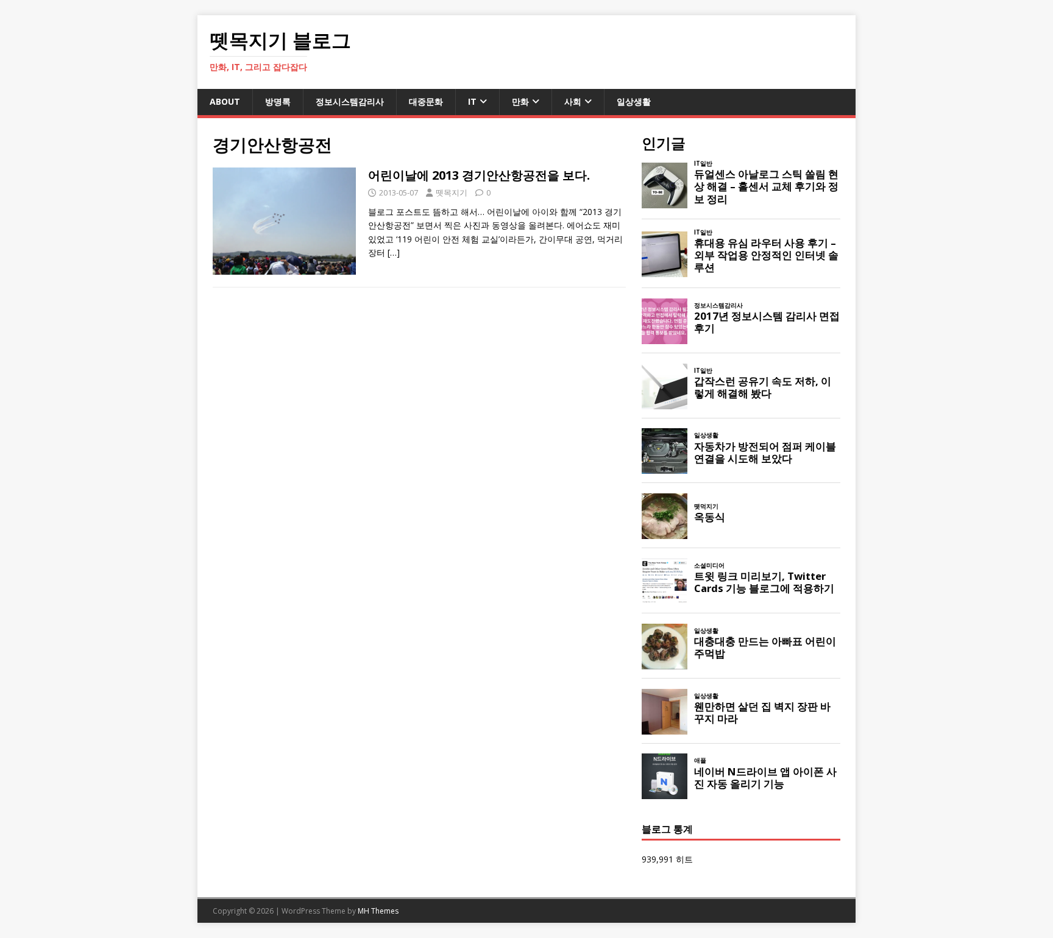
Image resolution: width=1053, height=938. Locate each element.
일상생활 (634, 101)
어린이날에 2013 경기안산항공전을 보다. (479, 175)
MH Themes (378, 911)
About (225, 101)
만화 (520, 101)
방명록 (278, 101)
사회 (572, 101)
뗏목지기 (451, 192)
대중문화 (426, 101)
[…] (394, 252)
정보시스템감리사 (350, 101)
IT (472, 101)
